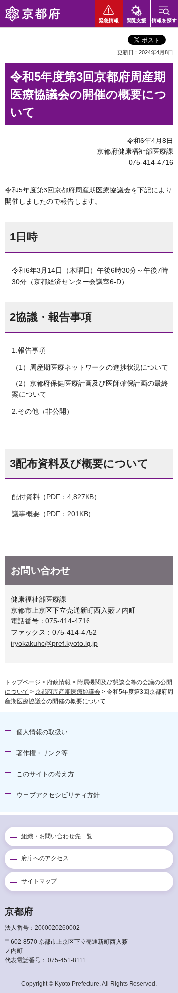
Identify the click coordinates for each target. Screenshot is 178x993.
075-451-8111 (67, 960)
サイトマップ (39, 881)
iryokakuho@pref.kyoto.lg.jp (54, 643)
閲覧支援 (136, 20)
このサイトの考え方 (45, 774)
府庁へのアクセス (45, 858)
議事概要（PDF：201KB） (53, 514)
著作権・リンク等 (42, 753)
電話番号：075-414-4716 (50, 621)
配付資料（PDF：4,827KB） (56, 497)
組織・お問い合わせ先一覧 (56, 836)
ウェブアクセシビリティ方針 (58, 795)
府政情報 (59, 682)
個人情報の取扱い (42, 732)
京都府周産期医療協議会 (67, 691)
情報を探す (164, 20)
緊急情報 (109, 20)
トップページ (23, 682)
